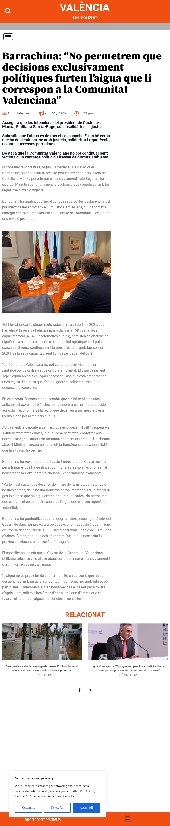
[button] (127, 818)
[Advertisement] (85, 749)
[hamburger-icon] (165, 27)
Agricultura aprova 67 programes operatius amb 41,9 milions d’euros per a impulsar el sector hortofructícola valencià (128, 668)
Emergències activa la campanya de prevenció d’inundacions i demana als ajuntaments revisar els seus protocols (42, 668)
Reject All (57, 807)
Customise (28, 807)
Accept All (86, 807)
